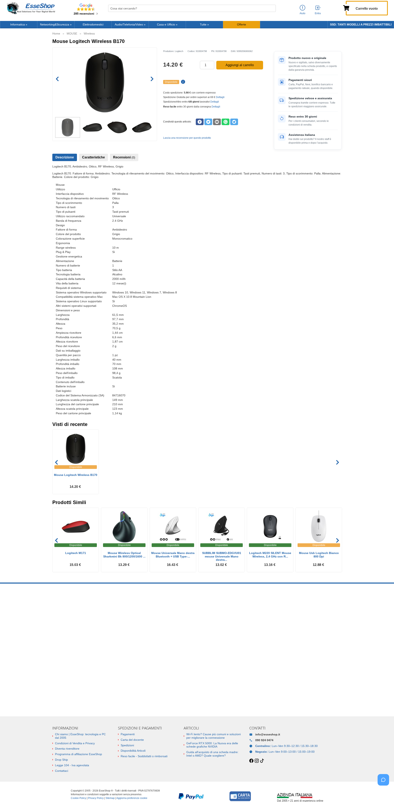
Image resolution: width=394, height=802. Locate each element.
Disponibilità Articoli (133, 750)
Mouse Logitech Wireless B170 (75, 475)
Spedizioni (127, 745)
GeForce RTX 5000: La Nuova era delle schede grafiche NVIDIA (212, 745)
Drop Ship (61, 759)
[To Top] (384, 792)
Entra (318, 13)
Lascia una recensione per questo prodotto (187, 137)
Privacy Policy (96, 798)
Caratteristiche (93, 157)
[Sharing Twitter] (208, 122)
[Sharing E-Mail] (217, 122)
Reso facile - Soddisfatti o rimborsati (144, 756)
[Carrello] (346, 7)
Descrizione (64, 157)
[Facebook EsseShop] (251, 761)
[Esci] (318, 8)
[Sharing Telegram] (234, 122)
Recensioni (124, 157)
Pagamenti (128, 734)
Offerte (241, 24)
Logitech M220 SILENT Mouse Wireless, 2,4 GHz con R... (270, 554)
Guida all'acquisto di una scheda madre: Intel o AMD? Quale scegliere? (212, 753)
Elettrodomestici (93, 24)
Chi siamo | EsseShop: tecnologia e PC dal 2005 (80, 736)
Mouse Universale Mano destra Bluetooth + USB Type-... (173, 554)
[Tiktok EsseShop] (262, 761)
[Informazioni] (302, 8)
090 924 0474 (264, 740)
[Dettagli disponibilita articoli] (182, 82)
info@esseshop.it (267, 734)
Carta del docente (132, 739)
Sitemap (110, 798)
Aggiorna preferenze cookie (131, 798)
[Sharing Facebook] (200, 122)
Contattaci (61, 770)
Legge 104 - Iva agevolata (72, 765)
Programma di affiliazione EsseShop (78, 754)
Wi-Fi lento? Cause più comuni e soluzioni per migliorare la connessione (213, 736)
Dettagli (220, 97)
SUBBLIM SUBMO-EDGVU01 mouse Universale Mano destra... (221, 556)
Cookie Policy (78, 798)
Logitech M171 (75, 553)
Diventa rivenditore (67, 748)
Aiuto (302, 13)
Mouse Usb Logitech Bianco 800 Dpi (319, 554)
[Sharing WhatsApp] (225, 122)
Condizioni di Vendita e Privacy (75, 743)
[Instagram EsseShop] (257, 761)
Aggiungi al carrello (240, 65)
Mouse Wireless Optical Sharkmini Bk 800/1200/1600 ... (124, 554)
